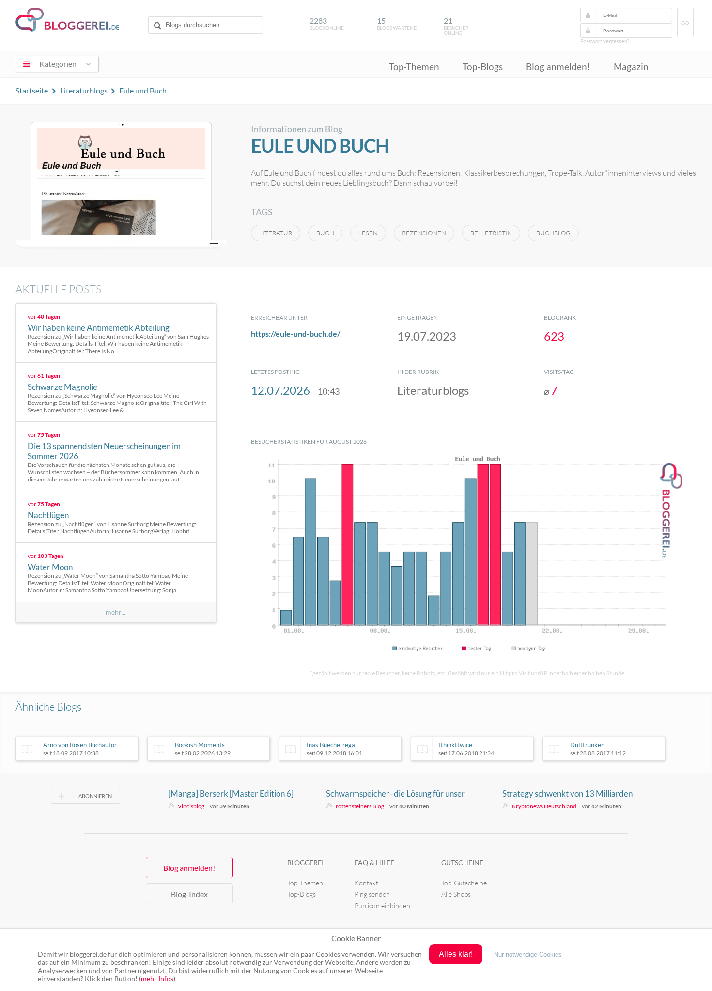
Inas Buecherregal (334, 749)
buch (325, 233)
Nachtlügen (48, 515)
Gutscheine (462, 862)
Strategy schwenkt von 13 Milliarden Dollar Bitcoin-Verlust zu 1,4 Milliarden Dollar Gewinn (571, 794)
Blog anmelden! (558, 66)
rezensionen (424, 233)
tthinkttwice (466, 749)
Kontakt (366, 883)
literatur (275, 233)
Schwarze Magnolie (62, 387)
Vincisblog (191, 806)
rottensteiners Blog (360, 806)
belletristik (491, 233)
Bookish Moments (203, 749)
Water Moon (50, 567)
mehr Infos (157, 979)
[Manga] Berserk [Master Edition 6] (231, 794)
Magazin (631, 66)
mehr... (115, 612)
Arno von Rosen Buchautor (80, 749)
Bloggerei (305, 862)
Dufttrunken (598, 749)
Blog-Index (189, 893)
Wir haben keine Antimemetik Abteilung (99, 328)
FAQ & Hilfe (374, 862)
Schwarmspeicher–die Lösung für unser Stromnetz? (395, 794)
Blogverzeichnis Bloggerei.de (67, 20)
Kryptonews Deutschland (544, 806)
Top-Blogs (483, 66)
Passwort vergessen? (604, 41)
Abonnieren (95, 796)
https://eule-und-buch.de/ (295, 333)
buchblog (553, 233)
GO (685, 23)
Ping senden (372, 894)
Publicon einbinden (382, 905)
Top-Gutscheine (464, 883)
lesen (368, 233)
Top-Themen (414, 66)
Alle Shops (456, 894)
